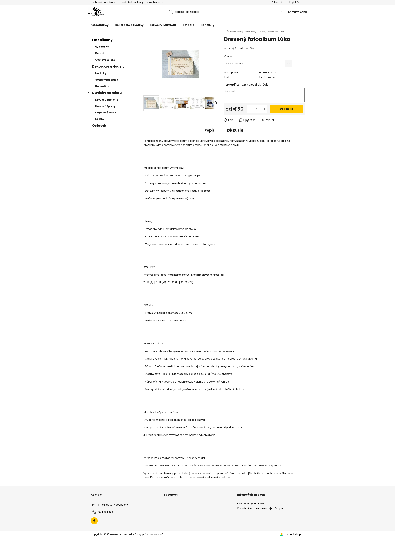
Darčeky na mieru (107, 92)
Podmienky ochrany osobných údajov (142, 2)
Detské (99, 53)
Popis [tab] (209, 130)
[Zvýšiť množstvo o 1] (264, 109)
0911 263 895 (105, 512)
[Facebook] (94, 520)
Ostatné (99, 125)
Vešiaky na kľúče (106, 79)
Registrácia (295, 2)
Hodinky (100, 73)
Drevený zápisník (106, 99)
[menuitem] (100, 25)
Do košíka (286, 109)
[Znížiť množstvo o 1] (249, 109)
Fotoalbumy (102, 40)
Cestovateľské (105, 59)
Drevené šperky (105, 106)
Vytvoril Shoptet (295, 534)
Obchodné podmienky (103, 2)
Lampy (99, 119)
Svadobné (102, 47)
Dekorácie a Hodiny (108, 66)
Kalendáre (102, 86)
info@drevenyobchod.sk (113, 504)
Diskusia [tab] (235, 130)
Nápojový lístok (105, 112)
